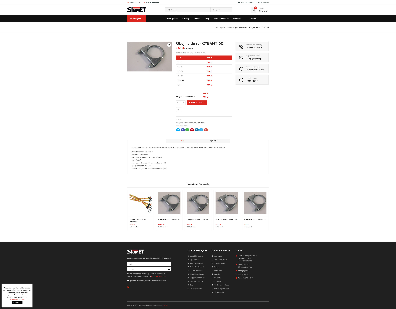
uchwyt (185, 126)
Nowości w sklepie (221, 18)
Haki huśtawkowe (196, 263)
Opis (182, 141)
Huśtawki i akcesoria (197, 267)
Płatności (217, 281)
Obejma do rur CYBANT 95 (169, 219)
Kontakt (253, 18)
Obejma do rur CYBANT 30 (255, 219)
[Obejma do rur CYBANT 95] (169, 203)
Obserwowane (263, 2)
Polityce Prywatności (158, 276)
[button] (169, 45)
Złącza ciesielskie (196, 270)
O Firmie (197, 18)
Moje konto (218, 256)
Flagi (191, 285)
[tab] (182, 141)
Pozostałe (200, 123)
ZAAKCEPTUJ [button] (17, 303)
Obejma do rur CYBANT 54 (197, 219)
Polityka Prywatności (221, 288)
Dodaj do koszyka (196, 103)
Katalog (185, 18)
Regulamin (218, 270)
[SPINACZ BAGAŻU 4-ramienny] (141, 203)
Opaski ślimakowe (240, 28)
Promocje (237, 18)
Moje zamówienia (247, 2)
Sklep (207, 18)
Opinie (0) (214, 141)
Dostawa (217, 278)
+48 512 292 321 (135, 2)
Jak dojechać (219, 292)
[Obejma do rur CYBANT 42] (227, 203)
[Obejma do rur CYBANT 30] (255, 203)
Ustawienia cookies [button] (17, 299)
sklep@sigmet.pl (152, 2)
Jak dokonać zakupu (221, 285)
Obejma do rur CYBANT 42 (226, 219)
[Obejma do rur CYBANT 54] (198, 203)
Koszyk (216, 267)
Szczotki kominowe (197, 274)
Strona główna (172, 18)
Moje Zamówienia (220, 260)
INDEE (166, 305)
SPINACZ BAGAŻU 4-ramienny (138, 220)
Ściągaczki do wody (197, 278)
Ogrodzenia (194, 260)
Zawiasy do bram (196, 281)
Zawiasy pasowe (196, 288)
